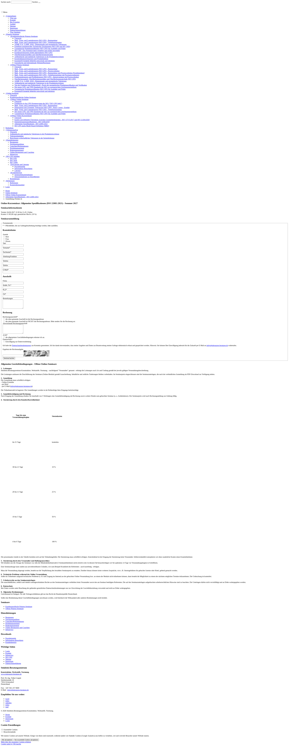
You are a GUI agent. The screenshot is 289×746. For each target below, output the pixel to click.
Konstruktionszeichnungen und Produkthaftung (31, 59)
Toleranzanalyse (11, 130)
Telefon (5, 261)
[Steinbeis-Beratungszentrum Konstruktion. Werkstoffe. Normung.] (27, 10)
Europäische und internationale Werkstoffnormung (32, 63)
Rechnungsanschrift (10, 317)
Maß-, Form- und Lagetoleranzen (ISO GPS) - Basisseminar (35, 40)
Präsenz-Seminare (12, 34)
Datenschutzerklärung (18, 30)
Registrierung (15, 179)
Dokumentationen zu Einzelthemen (27, 177)
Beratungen (14, 142)
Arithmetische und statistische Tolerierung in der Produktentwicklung (39, 57)
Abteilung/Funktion (10, 256)
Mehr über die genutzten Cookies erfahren (16, 742)
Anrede (5, 234)
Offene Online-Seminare (19, 99)
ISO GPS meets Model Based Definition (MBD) (31, 126)
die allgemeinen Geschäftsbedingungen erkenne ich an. (25, 337)
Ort (4, 294)
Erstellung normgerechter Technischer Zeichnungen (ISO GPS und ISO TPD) (42, 46)
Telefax (5, 265)
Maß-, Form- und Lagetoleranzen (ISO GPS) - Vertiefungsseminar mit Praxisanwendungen (46, 75)
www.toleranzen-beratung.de (11, 674)
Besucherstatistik (10, 732)
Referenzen (10, 181)
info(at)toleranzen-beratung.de (217, 345)
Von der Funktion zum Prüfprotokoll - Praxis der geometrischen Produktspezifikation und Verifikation (50, 85)
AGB (5, 335)
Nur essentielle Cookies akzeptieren (26, 740)
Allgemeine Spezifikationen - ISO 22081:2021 (31, 124)
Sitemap (13, 26)
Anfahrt (12, 24)
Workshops (9, 128)
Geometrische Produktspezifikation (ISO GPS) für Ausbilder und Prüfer (40, 49)
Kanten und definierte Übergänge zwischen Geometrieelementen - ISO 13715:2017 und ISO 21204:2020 (52, 120)
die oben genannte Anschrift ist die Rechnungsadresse (24, 319)
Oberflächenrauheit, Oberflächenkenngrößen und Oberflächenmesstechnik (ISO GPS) (45, 79)
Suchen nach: (5, 2)
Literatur (17, 171)
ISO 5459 (13, 160)
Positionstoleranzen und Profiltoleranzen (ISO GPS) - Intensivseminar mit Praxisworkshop (46, 77)
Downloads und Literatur (19, 164)
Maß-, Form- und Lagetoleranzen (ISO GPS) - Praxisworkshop (36, 71)
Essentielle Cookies (10, 730)
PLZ (5, 290)
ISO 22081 (14, 162)
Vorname (6, 248)
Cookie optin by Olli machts (11, 744)
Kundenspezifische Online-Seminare (23, 97)
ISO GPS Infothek (12, 156)
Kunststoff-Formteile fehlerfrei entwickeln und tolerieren (34, 61)
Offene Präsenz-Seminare (19, 65)
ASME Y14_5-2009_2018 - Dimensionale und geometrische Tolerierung (40, 44)
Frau (7, 239)
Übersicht (17, 38)
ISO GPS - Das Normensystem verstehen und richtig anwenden (37, 51)
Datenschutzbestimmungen (21, 345)
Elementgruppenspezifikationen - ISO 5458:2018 (31, 122)
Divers (7, 241)
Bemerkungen (8, 298)
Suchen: (35, 2)
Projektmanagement (17, 148)
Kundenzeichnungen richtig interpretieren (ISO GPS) (33, 53)
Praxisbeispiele (19, 167)
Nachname (7, 252)
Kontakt (13, 20)
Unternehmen (10, 16)
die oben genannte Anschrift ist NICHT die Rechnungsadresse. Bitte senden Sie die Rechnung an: (40, 321)
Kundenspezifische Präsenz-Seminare (24, 36)
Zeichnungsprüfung (17, 144)
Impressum (14, 28)
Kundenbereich (16, 173)
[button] (7, 699)
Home (7, 191)
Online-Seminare (12, 93)
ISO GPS (13, 158)
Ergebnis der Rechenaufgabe (13, 349)
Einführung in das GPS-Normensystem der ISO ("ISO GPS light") (38, 103)
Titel (4, 243)
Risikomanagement (17, 150)
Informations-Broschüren (23, 169)
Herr (7, 237)
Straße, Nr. (7, 285)
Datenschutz (7, 339)
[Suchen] (39, 2)
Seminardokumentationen (23, 175)
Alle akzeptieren (7, 740)
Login (7, 187)
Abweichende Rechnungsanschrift (15, 323)
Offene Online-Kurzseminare (21, 116)
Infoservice (14, 154)
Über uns (13, 18)
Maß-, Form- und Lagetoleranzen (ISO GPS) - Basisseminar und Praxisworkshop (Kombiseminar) (49, 73)
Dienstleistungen (11, 140)
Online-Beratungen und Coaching (22, 152)
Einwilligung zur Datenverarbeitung (18, 342)
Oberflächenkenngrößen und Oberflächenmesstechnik (33, 55)
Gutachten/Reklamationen (19, 146)
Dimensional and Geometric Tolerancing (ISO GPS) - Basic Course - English (42, 108)
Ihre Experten (15, 22)
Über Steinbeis (15, 32)
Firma (5, 281)
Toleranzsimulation (16, 136)
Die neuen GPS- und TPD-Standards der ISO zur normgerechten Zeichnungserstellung (45, 87)
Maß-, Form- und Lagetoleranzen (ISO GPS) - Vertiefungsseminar (38, 42)
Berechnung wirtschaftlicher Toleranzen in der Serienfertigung (32, 138)
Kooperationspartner (17, 185)
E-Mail (6, 270)
